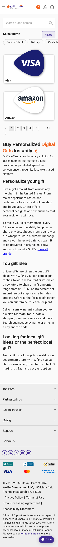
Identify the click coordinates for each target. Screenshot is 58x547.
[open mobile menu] (4, 7)
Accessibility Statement (18, 509)
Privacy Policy (14, 497)
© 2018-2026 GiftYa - (16, 483)
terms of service (30, 533)
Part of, (28, 487)
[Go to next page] (5, 133)
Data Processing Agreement (21, 503)
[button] (14, 42)
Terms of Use (35, 497)
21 (48, 128)
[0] (52, 7)
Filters (48, 34)
